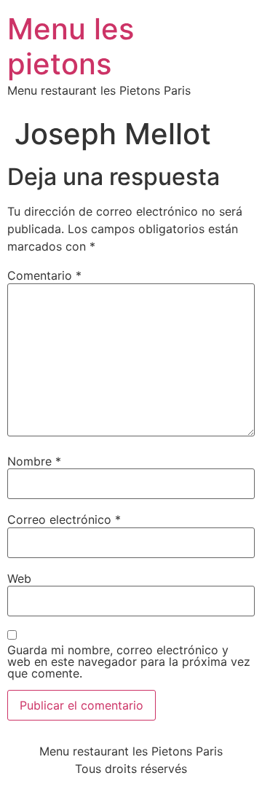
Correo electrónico (64, 519)
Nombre (34, 461)
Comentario (44, 275)
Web (19, 578)
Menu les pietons (70, 46)
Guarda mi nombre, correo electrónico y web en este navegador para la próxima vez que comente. (128, 661)
